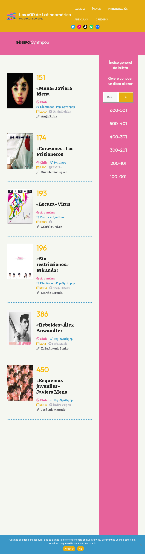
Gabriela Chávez (51, 226)
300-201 (118, 150)
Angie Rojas (49, 116)
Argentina (47, 212)
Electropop (47, 107)
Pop (58, 107)
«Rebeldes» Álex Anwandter (55, 327)
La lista (80, 8)
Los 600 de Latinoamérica (45, 14)
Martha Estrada (51, 292)
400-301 (118, 137)
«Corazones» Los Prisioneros (55, 151)
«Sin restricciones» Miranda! (52, 264)
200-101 (118, 163)
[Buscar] (126, 97)
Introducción (118, 8)
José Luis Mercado (53, 409)
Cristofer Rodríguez (54, 172)
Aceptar (69, 548)
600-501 (118, 110)
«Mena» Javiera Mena (54, 91)
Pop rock (45, 217)
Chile (44, 102)
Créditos (102, 19)
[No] (140, 544)
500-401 (118, 123)
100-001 (118, 176)
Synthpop (68, 107)
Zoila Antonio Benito (54, 348)
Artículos (82, 19)
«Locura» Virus (53, 203)
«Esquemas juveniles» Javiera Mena (51, 386)
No (80, 548)
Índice (96, 8)
